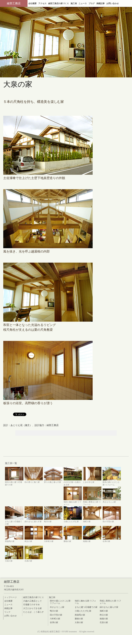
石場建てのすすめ (31, 604)
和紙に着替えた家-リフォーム (110, 601)
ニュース (83, 3)
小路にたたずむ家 (83, 611)
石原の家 (104, 622)
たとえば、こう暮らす (33, 612)
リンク (7, 612)
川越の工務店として (32, 601)
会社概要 (32, 3)
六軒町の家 (55, 618)
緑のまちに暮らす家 (109, 607)
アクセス (42, 3)
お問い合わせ (112, 3)
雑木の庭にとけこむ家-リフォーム (60, 601)
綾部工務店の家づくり (58, 3)
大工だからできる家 (32, 608)
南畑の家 (104, 618)
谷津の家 (54, 622)
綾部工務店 (14, 3)
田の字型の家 (56, 615)
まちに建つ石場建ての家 (86, 607)
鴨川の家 (54, 611)
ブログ (92, 3)
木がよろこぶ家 (57, 607)
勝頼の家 (79, 618)
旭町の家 (104, 611)
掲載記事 (100, 3)
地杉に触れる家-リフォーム (85, 601)
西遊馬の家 (80, 615)
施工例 (74, 3)
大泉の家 (79, 622)
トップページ (10, 597)
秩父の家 (104, 615)
